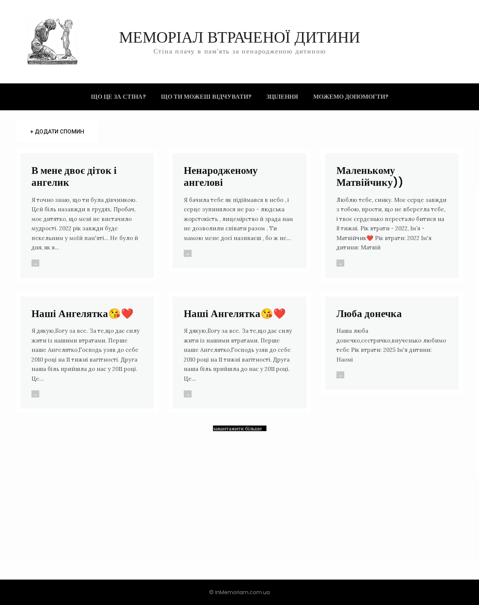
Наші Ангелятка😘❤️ (82, 313)
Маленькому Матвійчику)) (369, 176)
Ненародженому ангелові (221, 176)
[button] (461, 41)
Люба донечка (369, 313)
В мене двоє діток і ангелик (74, 176)
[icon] (425, 42)
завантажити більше (237, 428)
